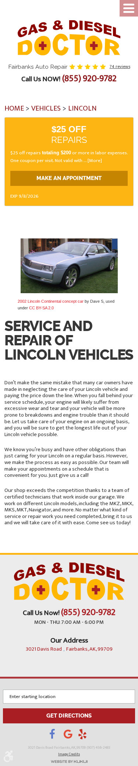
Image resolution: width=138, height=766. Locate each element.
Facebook (56, 736)
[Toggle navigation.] (129, 8)
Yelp (83, 736)
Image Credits (69, 754)
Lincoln (82, 108)
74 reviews (120, 66)
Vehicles (46, 108)
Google (71, 736)
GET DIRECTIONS (69, 716)
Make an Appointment (69, 178)
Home (14, 108)
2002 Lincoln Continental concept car (51, 301)
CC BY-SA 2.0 (41, 308)
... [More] (92, 161)
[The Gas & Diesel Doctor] (69, 37)
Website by (69, 761)
